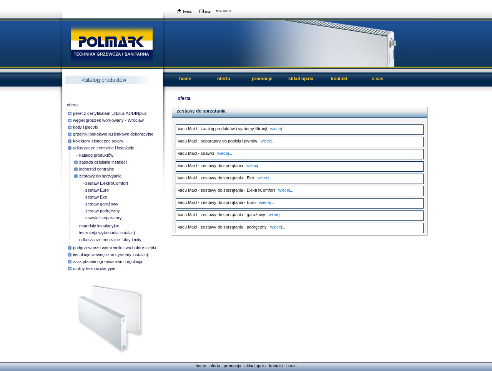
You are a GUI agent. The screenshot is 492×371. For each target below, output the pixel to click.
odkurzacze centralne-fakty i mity (110, 239)
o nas (378, 78)
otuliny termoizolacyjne (94, 268)
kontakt (339, 78)
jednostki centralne (96, 169)
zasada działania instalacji (103, 162)
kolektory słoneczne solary (98, 141)
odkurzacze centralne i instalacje (103, 148)
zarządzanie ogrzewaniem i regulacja (107, 261)
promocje (262, 78)
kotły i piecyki (85, 127)
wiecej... (277, 128)
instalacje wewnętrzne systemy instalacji (110, 254)
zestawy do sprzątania (100, 176)
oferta (223, 78)
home (185, 78)
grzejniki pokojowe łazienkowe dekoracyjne (113, 134)
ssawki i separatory (103, 217)
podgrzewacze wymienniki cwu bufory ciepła (114, 247)
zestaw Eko (96, 197)
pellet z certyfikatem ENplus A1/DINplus (110, 113)
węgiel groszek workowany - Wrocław (108, 120)
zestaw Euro (97, 190)
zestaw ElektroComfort (106, 183)
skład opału (300, 78)
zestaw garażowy (101, 204)
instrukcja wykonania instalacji (107, 232)
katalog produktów (96, 155)
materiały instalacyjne (99, 226)
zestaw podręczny (102, 211)
